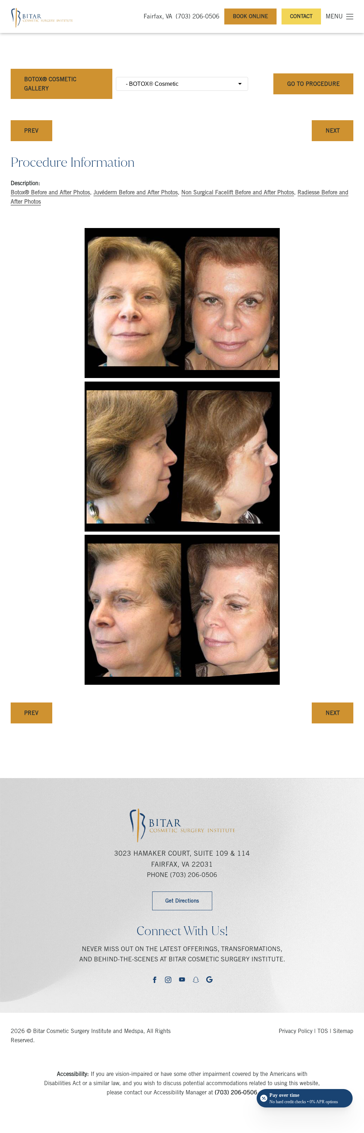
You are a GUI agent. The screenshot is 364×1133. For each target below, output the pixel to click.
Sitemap (343, 1031)
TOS (322, 1031)
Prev (31, 131)
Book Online (250, 17)
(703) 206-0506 (197, 17)
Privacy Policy (295, 1031)
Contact (301, 17)
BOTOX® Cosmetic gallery (50, 84)
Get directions (182, 901)
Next (333, 131)
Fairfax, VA (158, 17)
